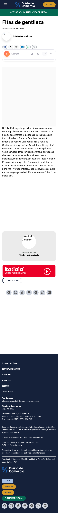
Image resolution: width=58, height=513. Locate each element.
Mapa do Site (7, 462)
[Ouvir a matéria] (7, 54)
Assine (49, 4)
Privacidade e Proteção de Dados (39, 459)
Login (7, 481)
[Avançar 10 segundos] (38, 54)
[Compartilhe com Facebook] (4, 47)
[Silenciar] (51, 54)
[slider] (29, 59)
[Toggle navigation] (5, 4)
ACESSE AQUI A (29, 12)
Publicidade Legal (14, 498)
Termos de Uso (19, 459)
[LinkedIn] (49, 292)
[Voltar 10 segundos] (32, 54)
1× (45, 54)
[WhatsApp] (42, 292)
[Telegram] (36, 292)
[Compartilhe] (34, 47)
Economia (7, 375)
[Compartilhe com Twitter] (10, 47)
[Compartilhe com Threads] (16, 47)
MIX (15, 462)
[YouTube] (29, 292)
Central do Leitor (11, 369)
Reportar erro (13, 280)
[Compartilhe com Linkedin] (22, 47)
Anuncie (9, 487)
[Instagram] (15, 292)
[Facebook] (9, 292)
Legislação (7, 392)
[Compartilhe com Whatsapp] (28, 47)
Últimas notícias (10, 363)
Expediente (6, 459)
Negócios (6, 380)
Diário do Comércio (29, 255)
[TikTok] (22, 292)
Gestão (5, 386)
